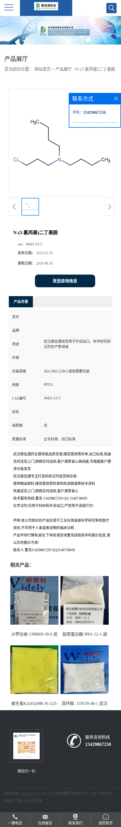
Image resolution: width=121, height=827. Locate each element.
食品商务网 (33, 801)
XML (94, 794)
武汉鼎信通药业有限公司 (68, 794)
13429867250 (98, 744)
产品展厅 (64, 69)
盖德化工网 (13, 801)
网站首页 (42, 69)
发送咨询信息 (65, 281)
